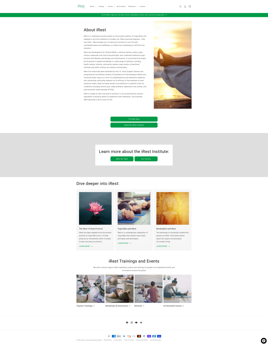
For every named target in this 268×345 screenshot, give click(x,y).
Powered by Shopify (96, 340)
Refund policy (108, 340)
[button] (93, 6)
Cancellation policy (155, 340)
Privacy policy (118, 340)
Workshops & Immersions (116, 306)
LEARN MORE (84, 246)
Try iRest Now (134, 119)
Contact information (142, 340)
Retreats (138, 306)
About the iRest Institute (134, 125)
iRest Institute (85, 340)
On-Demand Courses (172, 306)
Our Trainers (146, 159)
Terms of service (129, 340)
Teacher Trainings (84, 306)
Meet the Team (122, 159)
